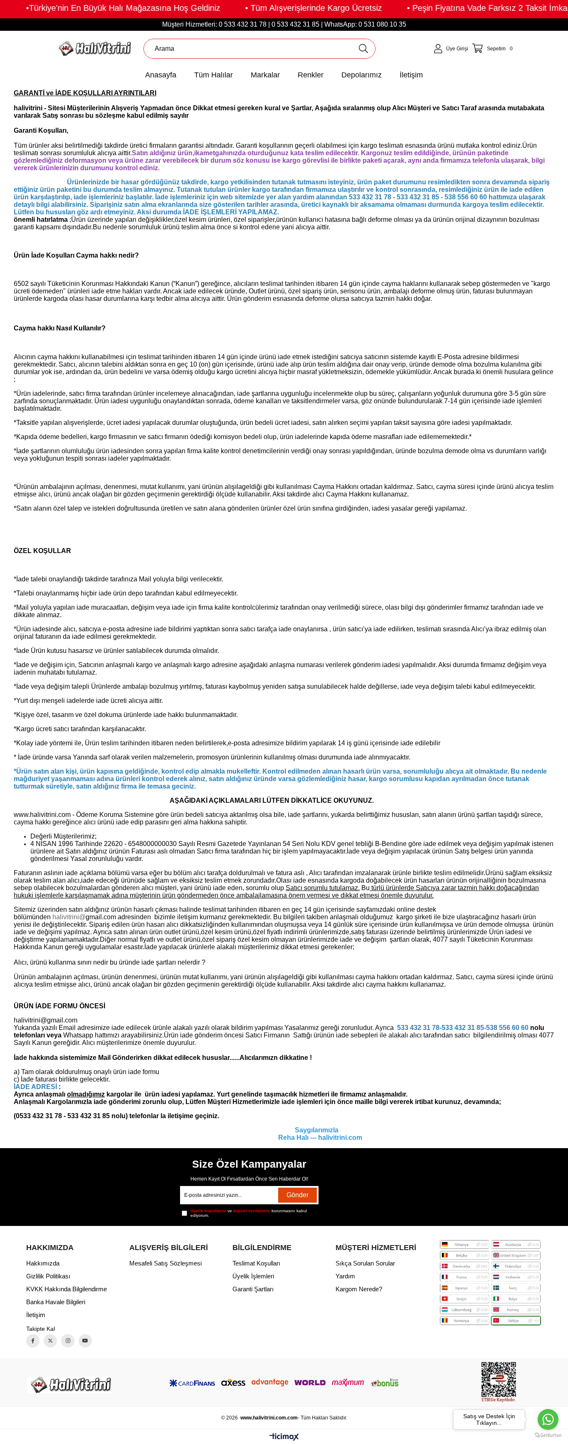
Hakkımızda (42, 1263)
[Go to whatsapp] (548, 1419)
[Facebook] (33, 1340)
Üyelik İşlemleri (253, 1276)
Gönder (297, 1194)
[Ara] (363, 48)
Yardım (345, 1276)
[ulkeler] (490, 1282)
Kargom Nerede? (359, 1289)
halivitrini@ (69, 916)
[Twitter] (50, 1340)
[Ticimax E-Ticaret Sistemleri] (284, 1437)
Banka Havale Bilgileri (55, 1301)
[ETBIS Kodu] (499, 1382)
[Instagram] (67, 1340)
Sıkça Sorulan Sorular (365, 1263)
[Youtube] (85, 1340)
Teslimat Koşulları (256, 1263)
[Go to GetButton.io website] (548, 1435)
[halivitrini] (69, 1385)
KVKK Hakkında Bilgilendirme (66, 1289)
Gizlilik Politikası (48, 1276)
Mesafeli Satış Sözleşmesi (165, 1263)
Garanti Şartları (253, 1289)
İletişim (35, 1314)
